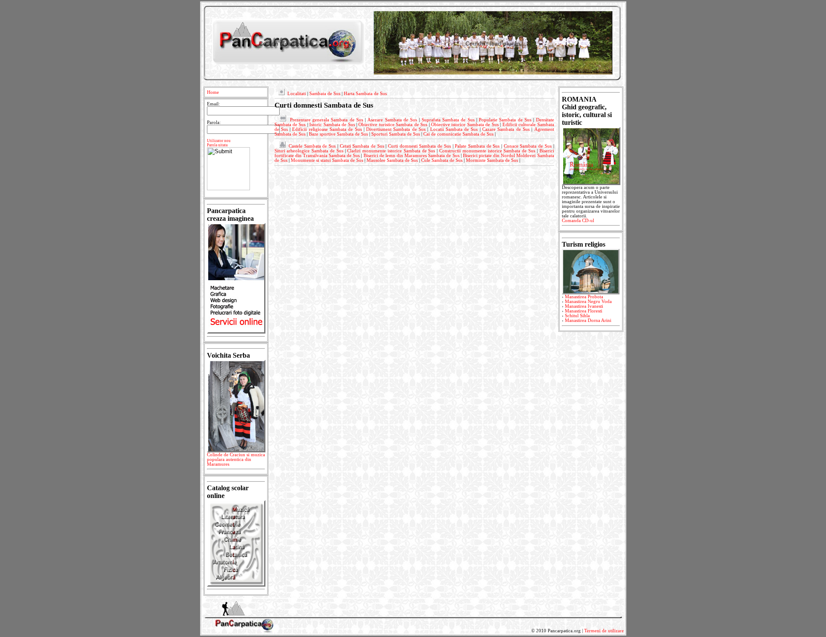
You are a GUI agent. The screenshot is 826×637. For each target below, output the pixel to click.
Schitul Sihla (577, 315)
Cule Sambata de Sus (441, 160)
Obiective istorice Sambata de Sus (465, 124)
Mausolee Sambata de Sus (392, 160)
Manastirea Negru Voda (588, 301)
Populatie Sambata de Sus (505, 120)
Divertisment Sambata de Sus (395, 129)
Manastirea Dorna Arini (588, 320)
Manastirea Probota (584, 296)
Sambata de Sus (324, 93)
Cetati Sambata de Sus (362, 146)
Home (213, 92)
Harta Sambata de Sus (365, 93)
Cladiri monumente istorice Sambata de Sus (391, 150)
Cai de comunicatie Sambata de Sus (458, 134)
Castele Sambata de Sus (312, 146)
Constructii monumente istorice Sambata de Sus (487, 150)
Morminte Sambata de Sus (492, 160)
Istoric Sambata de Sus (331, 124)
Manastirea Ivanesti (584, 306)
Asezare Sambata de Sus (392, 120)
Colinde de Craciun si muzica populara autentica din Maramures (236, 459)
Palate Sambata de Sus (477, 146)
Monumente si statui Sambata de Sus (327, 160)
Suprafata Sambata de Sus (448, 120)
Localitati (296, 93)
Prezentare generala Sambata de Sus (326, 120)
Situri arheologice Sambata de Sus (308, 150)
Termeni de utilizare (604, 630)
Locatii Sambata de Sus (454, 129)
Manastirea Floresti (583, 311)
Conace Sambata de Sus (528, 146)
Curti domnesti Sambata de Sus (419, 146)
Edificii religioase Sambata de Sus (326, 129)
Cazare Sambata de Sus (506, 129)
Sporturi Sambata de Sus (395, 134)
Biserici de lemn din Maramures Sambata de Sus (411, 155)
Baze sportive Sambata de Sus (338, 134)
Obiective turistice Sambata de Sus (392, 124)
